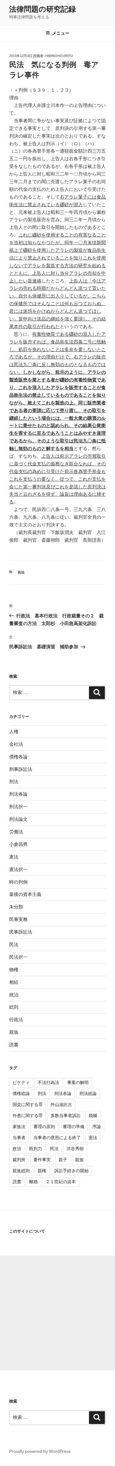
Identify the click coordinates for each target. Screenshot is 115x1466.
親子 (63, 1159)
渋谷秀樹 (75, 1148)
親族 (13, 1032)
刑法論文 (18, 819)
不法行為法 (48, 1082)
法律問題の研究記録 (42, 9)
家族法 (19, 1126)
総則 (13, 1007)
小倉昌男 (18, 844)
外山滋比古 (61, 1104)
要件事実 (42, 1159)
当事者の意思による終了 (57, 1137)
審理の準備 (73, 1126)
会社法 (16, 744)
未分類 (16, 906)
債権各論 (18, 756)
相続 (13, 982)
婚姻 (93, 1115)
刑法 (13, 781)
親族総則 (21, 1170)
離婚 (33, 1181)
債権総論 (21, 1093)
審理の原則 (44, 1126)
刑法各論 (18, 794)
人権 (13, 731)
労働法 (16, 831)
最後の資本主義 (25, 894)
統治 (13, 994)
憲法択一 (18, 869)
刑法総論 (88, 1093)
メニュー (60, 33)
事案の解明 (78, 1082)
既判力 (35, 1148)
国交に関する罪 (28, 1104)
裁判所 (19, 1159)
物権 (13, 969)
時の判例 (18, 882)
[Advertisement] (57, 1313)
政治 (17, 1148)
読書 (13, 1044)
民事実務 (18, 919)
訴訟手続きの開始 (71, 1170)
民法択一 (18, 957)
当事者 (19, 1137)
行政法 (16, 1019)
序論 (96, 1126)
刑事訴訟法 (20, 769)
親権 (42, 1170)
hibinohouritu (59, 56)
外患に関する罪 (28, 1115)
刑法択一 (18, 806)
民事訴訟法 (20, 931)
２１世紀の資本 (61, 1181)
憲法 (13, 856)
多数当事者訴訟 (66, 1115)
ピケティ (21, 1082)
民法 (21, 572)
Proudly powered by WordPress (40, 1451)
